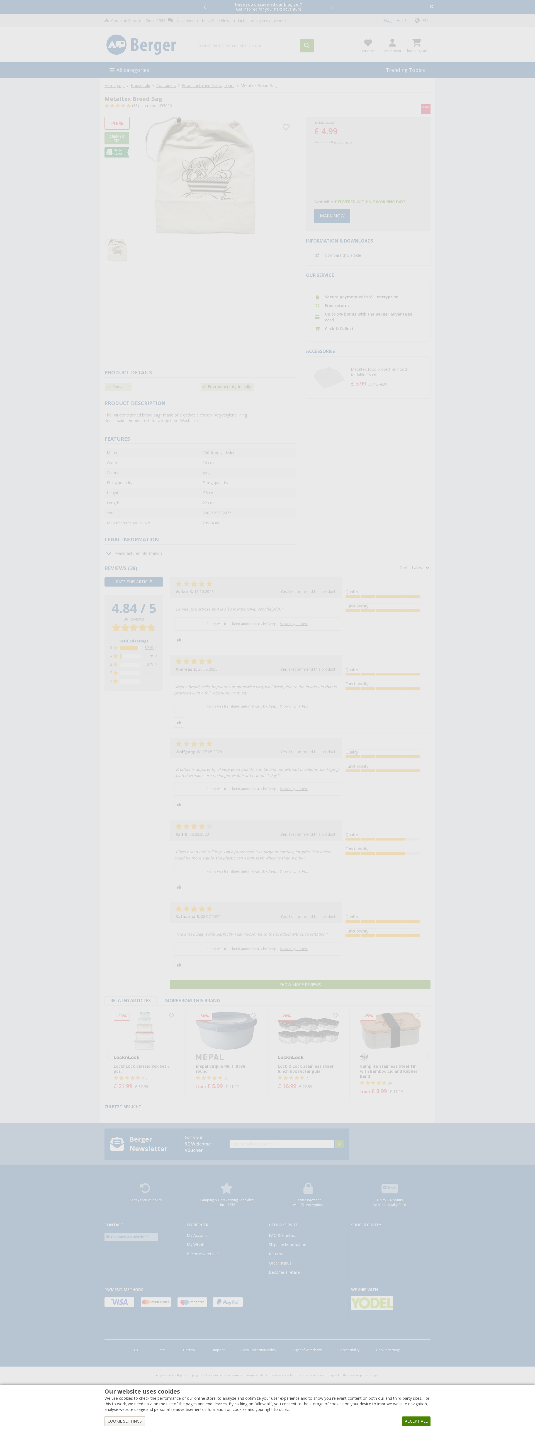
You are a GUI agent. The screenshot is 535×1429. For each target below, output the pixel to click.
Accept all (416, 1421)
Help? (401, 20)
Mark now (332, 216)
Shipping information (287, 1244)
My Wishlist (197, 1244)
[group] (116, 250)
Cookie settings (388, 1350)
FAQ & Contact (282, 1235)
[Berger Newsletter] (339, 1144)
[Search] (307, 45)
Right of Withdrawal (308, 1350)
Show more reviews (300, 984)
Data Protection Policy (258, 1350)
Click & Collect (339, 328)
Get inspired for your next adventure (268, 6)
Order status (280, 1263)
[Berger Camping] (147, 44)
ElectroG (189, 1350)
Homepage (114, 85)
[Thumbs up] (179, 640)
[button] (206, 7)
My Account (197, 1235)
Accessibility (349, 1350)
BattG (161, 1350)
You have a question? (129, 1237)
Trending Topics (405, 70)
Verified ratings (134, 641)
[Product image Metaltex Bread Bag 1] (200, 175)
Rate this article (134, 582)
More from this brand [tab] (192, 1000)
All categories (132, 70)
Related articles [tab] (130, 1000)
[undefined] (389, 377)
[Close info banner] (431, 7)
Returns (276, 1254)
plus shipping (343, 142)
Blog (387, 20)
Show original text (294, 624)
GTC (137, 1350)
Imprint (219, 1350)
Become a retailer (203, 1254)
